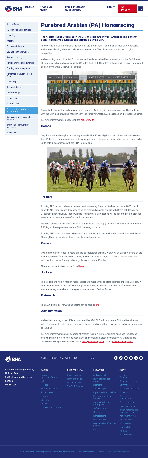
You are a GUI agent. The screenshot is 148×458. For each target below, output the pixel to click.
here (96, 304)
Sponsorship (12, 132)
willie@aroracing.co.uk (93, 341)
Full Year (45, 381)
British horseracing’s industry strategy (129, 411)
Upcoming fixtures (49, 377)
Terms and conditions (86, 452)
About (111, 7)
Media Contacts (74, 382)
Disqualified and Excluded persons (18, 118)
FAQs (75, 358)
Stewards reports (49, 388)
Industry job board (128, 406)
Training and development (18, 68)
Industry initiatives (128, 416)
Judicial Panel (13, 24)
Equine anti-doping (15, 46)
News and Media (46, 8)
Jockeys (45, 400)
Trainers (45, 404)
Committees (125, 385)
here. (81, 266)
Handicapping (13, 98)
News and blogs (74, 379)
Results (44, 385)
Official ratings (13, 93)
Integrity (10, 41)
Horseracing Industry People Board (19, 75)
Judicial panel (99, 375)
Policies (123, 431)
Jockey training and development (102, 403)
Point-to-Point (13, 104)
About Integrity (99, 388)
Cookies (101, 452)
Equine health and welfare (18, 52)
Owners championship (51, 407)
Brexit (95, 429)
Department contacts (129, 388)
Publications (125, 423)
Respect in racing (14, 57)
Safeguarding (99, 408)
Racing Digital (126, 435)
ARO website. (88, 120)
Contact (123, 392)
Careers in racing (127, 402)
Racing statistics (14, 87)
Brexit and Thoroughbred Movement (18, 126)
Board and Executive (129, 381)
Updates (125, 10)
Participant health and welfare (20, 63)
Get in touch (88, 358)
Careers (123, 396)
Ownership (11, 82)
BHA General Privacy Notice (63, 452)
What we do (125, 377)
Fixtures (44, 375)
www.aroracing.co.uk (122, 341)
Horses (44, 396)
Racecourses (47, 392)
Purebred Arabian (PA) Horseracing (17, 110)
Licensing (11, 35)
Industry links (126, 427)
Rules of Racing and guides (19, 30)
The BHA (123, 375)
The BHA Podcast (75, 386)
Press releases (74, 375)
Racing (29, 7)
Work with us (125, 398)
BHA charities (126, 419)
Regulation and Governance (75, 8)
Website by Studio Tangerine (118, 452)
